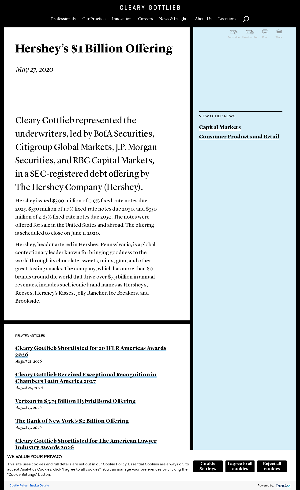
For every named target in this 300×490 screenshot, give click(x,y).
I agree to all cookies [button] (240, 466)
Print (265, 37)
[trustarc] (282, 485)
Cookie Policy (18, 485)
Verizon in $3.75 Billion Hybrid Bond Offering (75, 401)
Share (278, 37)
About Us (203, 19)
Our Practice (93, 19)
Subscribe (234, 37)
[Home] (150, 7)
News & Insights (173, 19)
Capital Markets (220, 127)
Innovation (121, 19)
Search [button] (246, 19)
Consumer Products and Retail (239, 137)
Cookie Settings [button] (207, 466)
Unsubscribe (249, 37)
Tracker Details (39, 485)
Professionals (63, 19)
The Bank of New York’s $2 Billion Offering (72, 421)
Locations (227, 19)
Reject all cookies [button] (272, 466)
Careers (145, 19)
